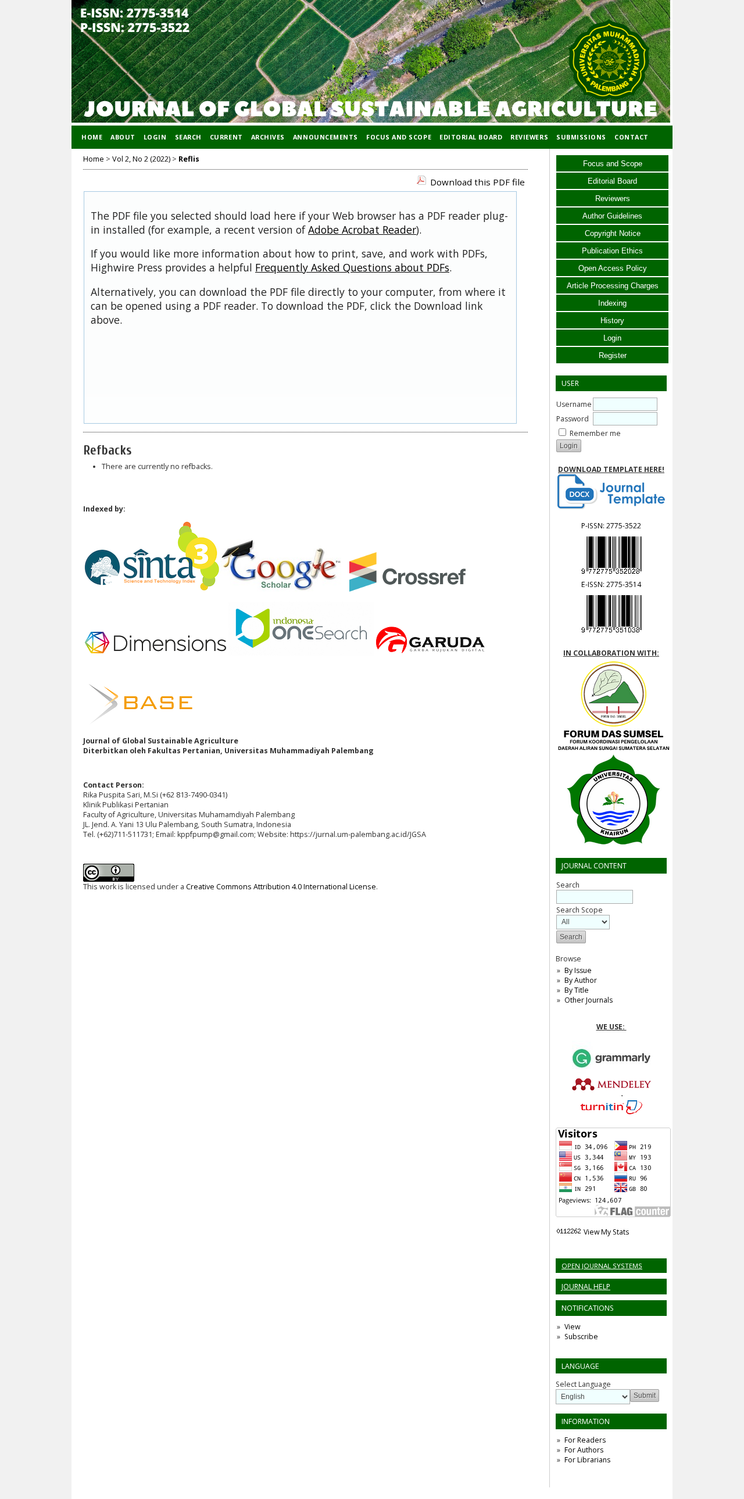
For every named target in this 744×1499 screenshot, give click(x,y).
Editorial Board (612, 181)
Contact (631, 137)
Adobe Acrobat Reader (362, 230)
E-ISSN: (611, 584)
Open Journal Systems (601, 1265)
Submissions (581, 137)
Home (91, 137)
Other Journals (588, 1000)
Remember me (595, 433)
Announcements (325, 137)
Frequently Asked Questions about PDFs (352, 267)
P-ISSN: (611, 526)
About (122, 137)
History (612, 320)
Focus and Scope (612, 163)
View (572, 1327)
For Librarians (587, 1460)
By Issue (578, 970)
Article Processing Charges (613, 285)
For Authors (583, 1450)
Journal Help (585, 1286)
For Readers (585, 1440)
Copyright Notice (613, 233)
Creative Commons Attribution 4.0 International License (281, 887)
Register (613, 355)
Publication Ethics (612, 250)
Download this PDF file (477, 182)
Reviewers (612, 198)
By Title (576, 990)
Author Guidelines (612, 216)
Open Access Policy (612, 268)
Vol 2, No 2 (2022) (141, 159)
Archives (268, 137)
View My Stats (606, 1232)
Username (574, 404)
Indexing (612, 303)
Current (226, 137)
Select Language (583, 1384)
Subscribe (581, 1336)
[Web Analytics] (569, 1232)
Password (572, 419)
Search (188, 137)
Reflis (188, 159)
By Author (580, 980)
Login (612, 338)
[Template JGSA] (611, 491)
